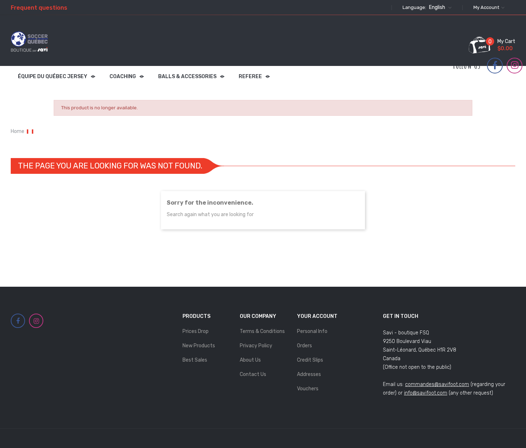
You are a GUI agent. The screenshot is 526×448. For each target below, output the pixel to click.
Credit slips (310, 360)
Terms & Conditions (262, 331)
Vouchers (307, 389)
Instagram (514, 65)
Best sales (194, 360)
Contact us (253, 374)
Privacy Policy (256, 346)
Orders (304, 346)
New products (198, 346)
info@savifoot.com (425, 393)
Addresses (309, 374)
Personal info (312, 331)
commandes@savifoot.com (437, 384)
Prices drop (195, 331)
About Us (250, 360)
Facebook (494, 65)
